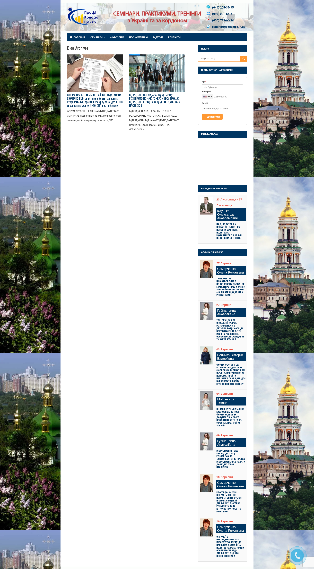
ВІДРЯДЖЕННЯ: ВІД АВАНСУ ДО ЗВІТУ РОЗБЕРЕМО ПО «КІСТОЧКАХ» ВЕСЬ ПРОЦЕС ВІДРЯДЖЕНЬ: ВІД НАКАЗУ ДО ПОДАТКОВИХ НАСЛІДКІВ (154, 100)
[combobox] (207, 96)
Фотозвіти (117, 37)
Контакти (174, 37)
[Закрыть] (310, 548)
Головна (79, 37)
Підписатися (212, 116)
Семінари (96, 37)
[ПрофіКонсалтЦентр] (83, 23)
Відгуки (158, 37)
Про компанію (138, 37)
